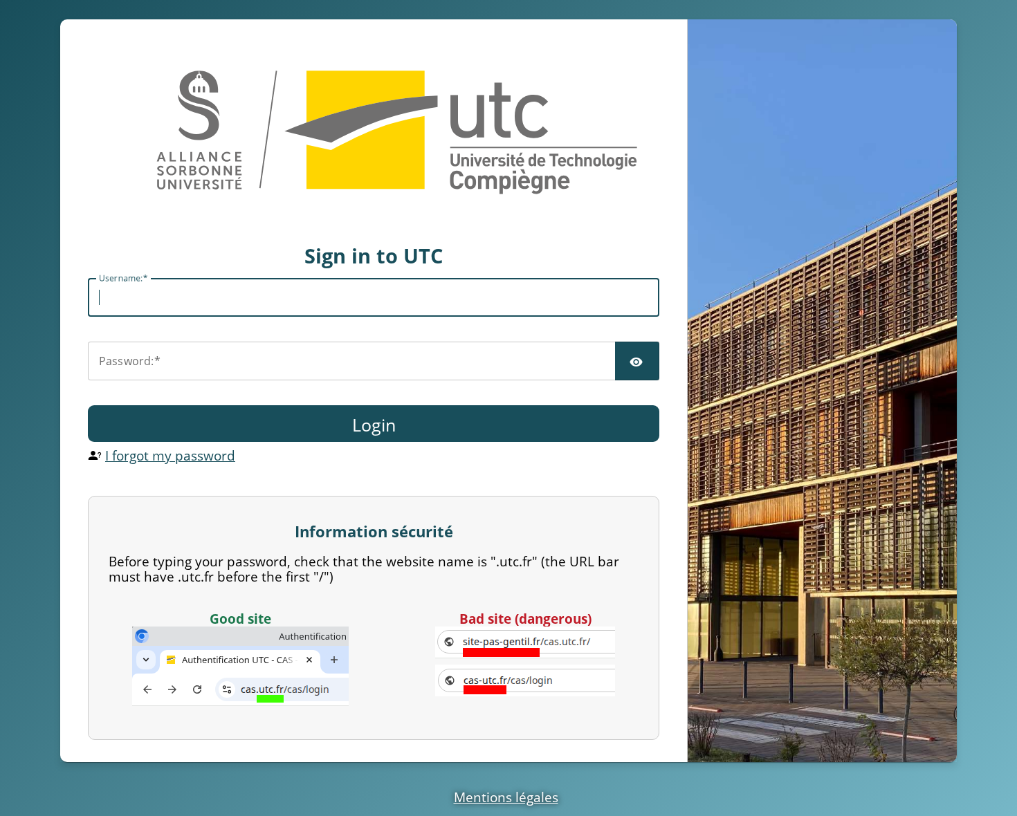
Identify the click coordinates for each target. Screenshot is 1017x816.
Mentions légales (506, 797)
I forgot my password (170, 455)
